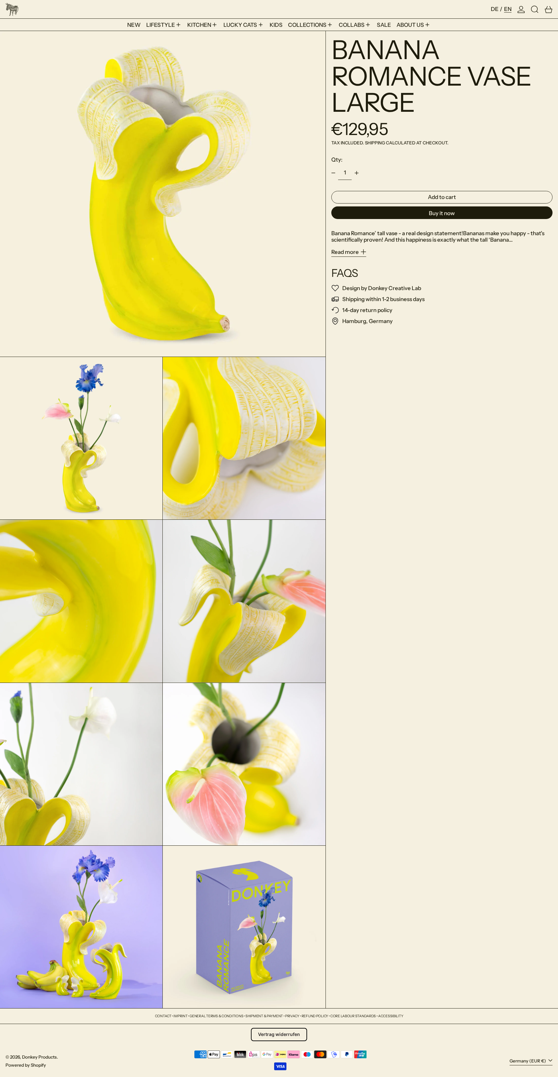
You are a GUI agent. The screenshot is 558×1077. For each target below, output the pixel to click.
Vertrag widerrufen (279, 1034)
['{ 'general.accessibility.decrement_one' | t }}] (333, 173)
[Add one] (356, 173)
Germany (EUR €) (528, 1060)
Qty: (337, 159)
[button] (535, 9)
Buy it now (442, 213)
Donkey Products (39, 1057)
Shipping (375, 142)
